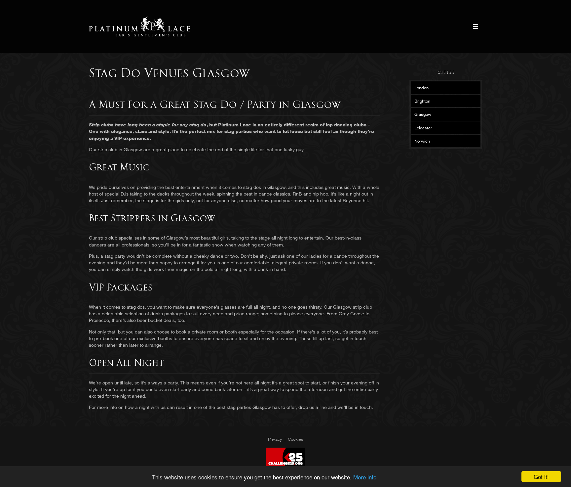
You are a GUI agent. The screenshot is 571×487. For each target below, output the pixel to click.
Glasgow (422, 114)
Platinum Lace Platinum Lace (139, 26)
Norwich (422, 141)
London (421, 87)
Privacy (275, 439)
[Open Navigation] (475, 26)
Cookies (295, 439)
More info (364, 477)
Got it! (541, 476)
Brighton (422, 101)
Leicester (423, 127)
